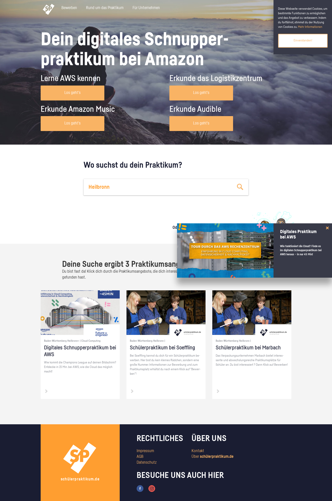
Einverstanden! (303, 40)
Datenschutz (147, 462)
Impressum (145, 451)
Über (213, 457)
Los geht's (72, 93)
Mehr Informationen (310, 27)
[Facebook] (140, 488)
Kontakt (198, 451)
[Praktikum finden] (240, 187)
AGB (140, 457)
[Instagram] (151, 488)
